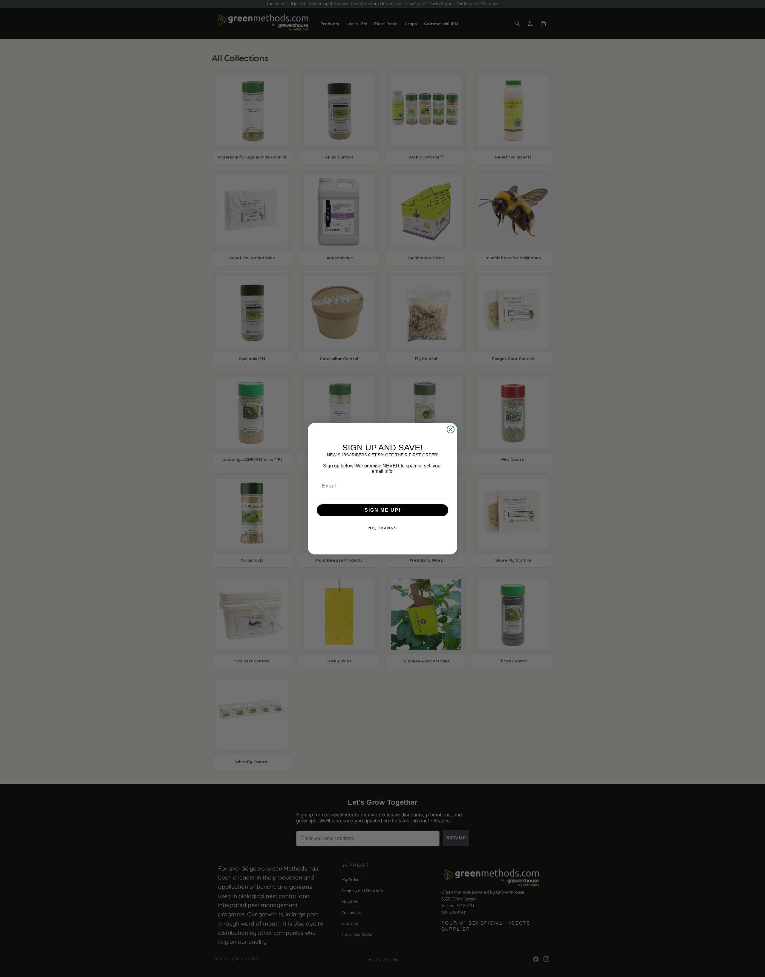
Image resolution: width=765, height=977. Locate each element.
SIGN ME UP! (383, 510)
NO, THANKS (382, 528)
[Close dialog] (450, 429)
